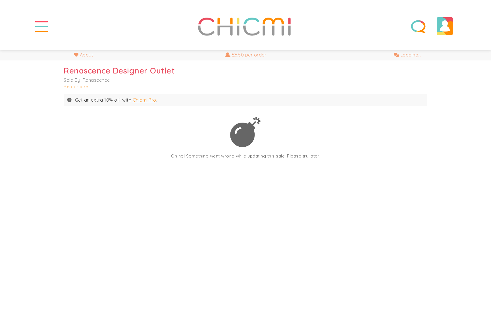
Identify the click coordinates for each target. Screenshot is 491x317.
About (85, 55)
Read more (76, 86)
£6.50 (248, 55)
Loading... (410, 55)
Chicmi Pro (144, 100)
